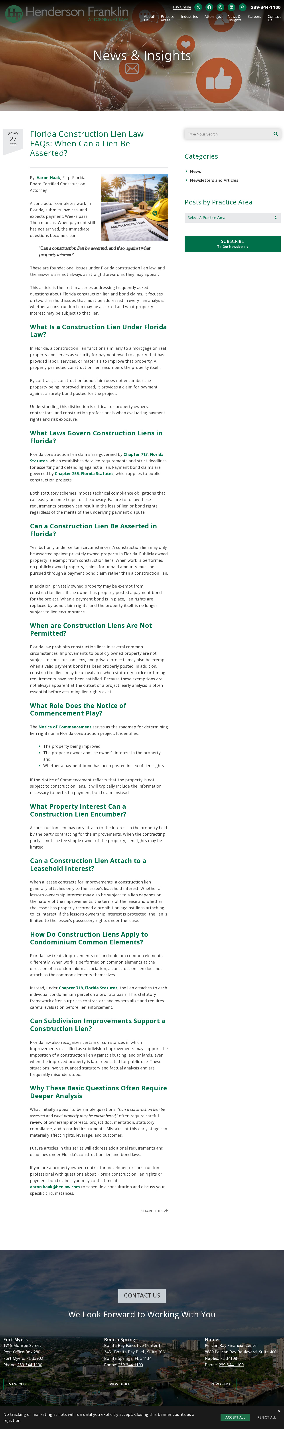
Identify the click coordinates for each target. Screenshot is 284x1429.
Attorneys (213, 17)
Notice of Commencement (64, 727)
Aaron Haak (48, 177)
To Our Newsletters (232, 244)
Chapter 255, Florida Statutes (84, 473)
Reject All (266, 1417)
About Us (149, 18)
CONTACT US (142, 1295)
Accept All (235, 1417)
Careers (254, 17)
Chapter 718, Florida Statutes (88, 987)
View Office (19, 1384)
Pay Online (182, 7)
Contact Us (274, 18)
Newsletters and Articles (214, 180)
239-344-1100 (266, 7)
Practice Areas (167, 18)
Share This (152, 1211)
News (195, 171)
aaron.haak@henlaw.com (55, 1186)
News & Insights (234, 18)
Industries (189, 17)
